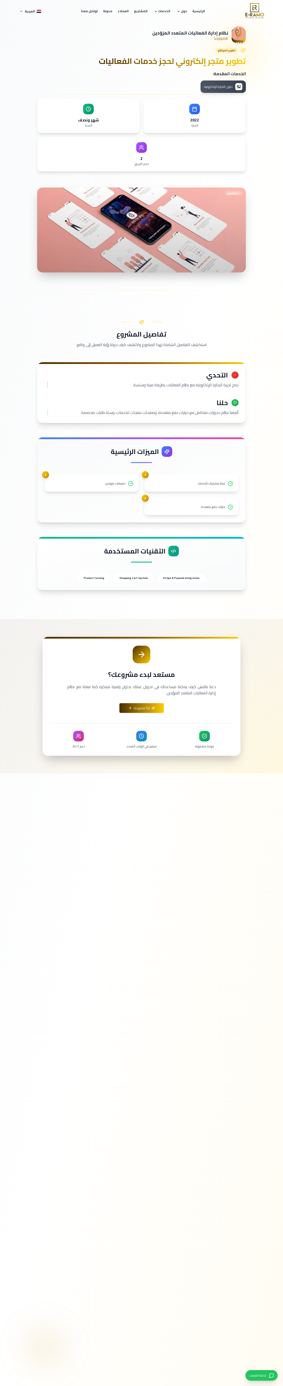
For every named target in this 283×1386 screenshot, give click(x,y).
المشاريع (140, 11)
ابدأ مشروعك (142, 708)
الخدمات (164, 11)
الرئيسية (198, 11)
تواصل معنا (89, 11)
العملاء (123, 11)
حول (184, 11)
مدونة (107, 11)
